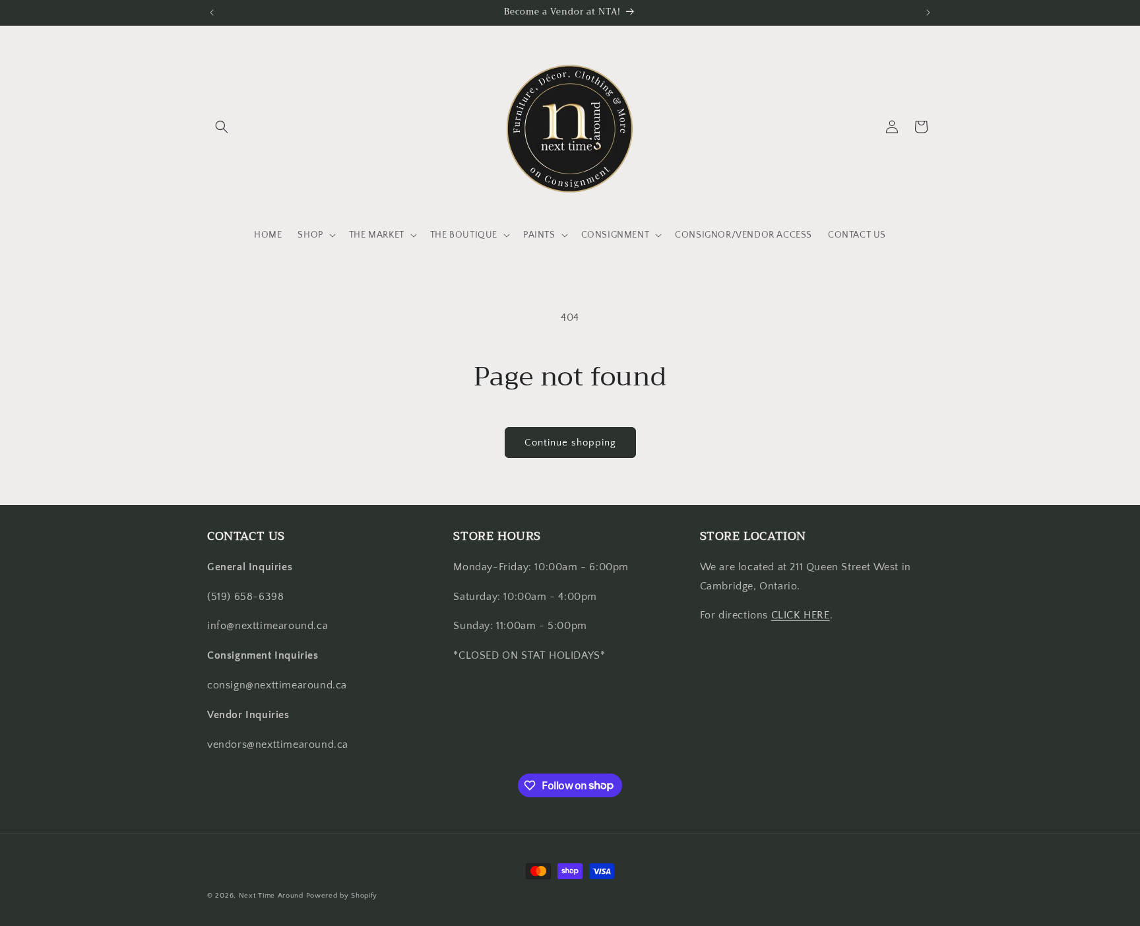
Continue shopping (570, 442)
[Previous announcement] (211, 12)
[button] (221, 126)
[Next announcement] (928, 12)
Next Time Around (271, 896)
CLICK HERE (800, 615)
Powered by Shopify (342, 896)
